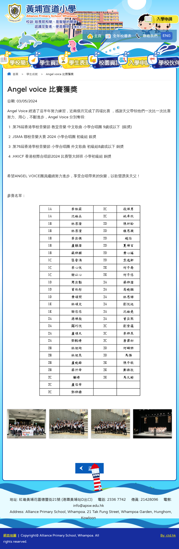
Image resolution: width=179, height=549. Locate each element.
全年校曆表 (121, 36)
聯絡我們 (150, 36)
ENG (167, 36)
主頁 (98, 36)
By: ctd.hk (168, 535)
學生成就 (32, 74)
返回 (92, 468)
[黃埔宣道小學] (46, 28)
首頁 (15, 74)
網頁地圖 (9, 535)
